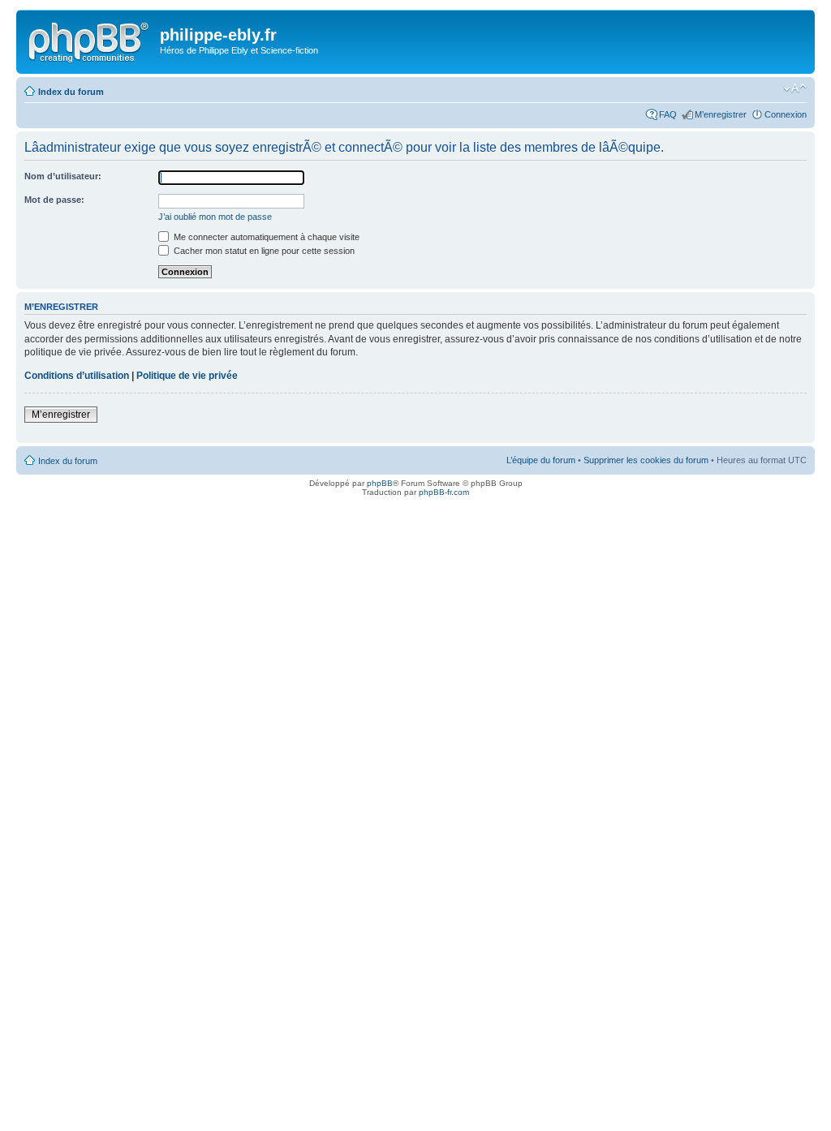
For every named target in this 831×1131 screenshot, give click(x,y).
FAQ (668, 114)
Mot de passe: (54, 199)
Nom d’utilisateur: (62, 176)
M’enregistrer (721, 114)
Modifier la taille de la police (795, 88)
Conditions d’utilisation (76, 375)
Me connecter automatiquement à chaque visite (265, 237)
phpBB (380, 483)
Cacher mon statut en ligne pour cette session (263, 251)
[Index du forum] (90, 40)
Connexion (785, 114)
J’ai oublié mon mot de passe (215, 216)
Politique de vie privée (187, 375)
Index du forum (71, 92)
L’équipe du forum (540, 460)
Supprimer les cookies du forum (645, 460)
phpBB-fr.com (444, 492)
